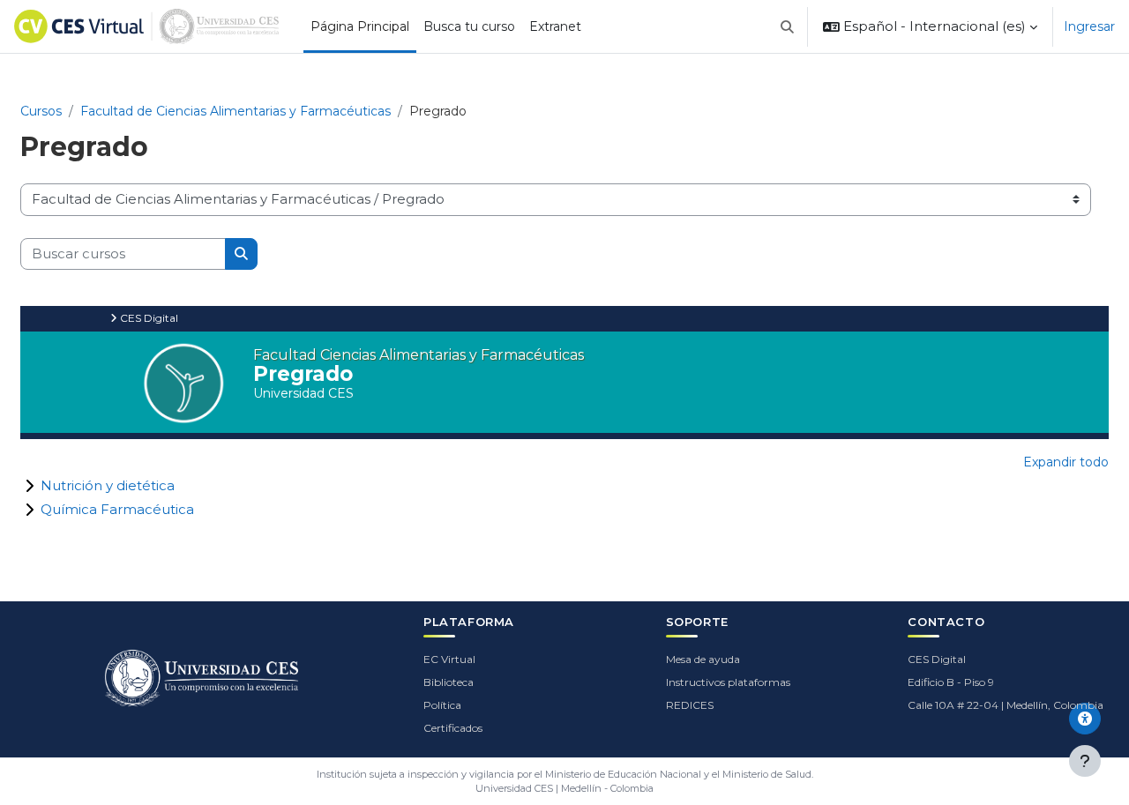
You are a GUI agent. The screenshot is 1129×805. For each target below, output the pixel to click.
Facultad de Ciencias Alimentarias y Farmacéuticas (235, 111)
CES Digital (937, 659)
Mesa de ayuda (703, 659)
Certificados (452, 727)
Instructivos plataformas (728, 682)
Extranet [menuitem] (555, 26)
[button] (788, 26)
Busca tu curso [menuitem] (469, 26)
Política (442, 705)
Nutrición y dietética (108, 485)
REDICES (690, 705)
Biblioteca (448, 682)
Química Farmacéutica (117, 509)
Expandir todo (1066, 462)
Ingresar (1089, 26)
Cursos (41, 111)
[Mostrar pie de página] (1085, 761)
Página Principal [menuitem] (359, 26)
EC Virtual (449, 659)
